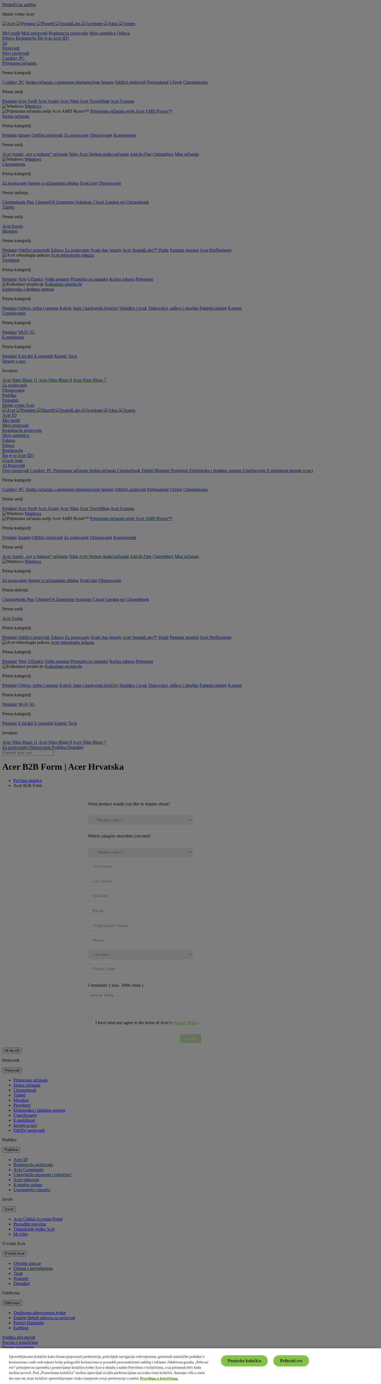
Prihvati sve (291, 1360)
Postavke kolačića (244, 1360)
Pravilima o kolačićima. (159, 1378)
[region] (190, 1366)
